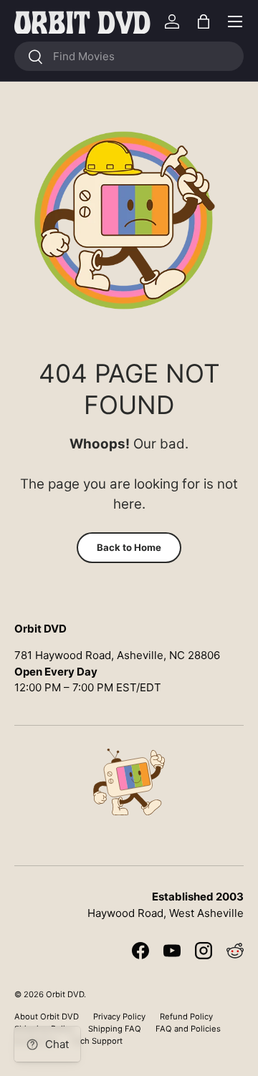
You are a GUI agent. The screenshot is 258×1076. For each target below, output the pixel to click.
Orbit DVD (65, 994)
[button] (203, 21)
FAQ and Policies (188, 1029)
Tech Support (97, 1041)
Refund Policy (186, 1017)
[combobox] (129, 56)
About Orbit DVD (46, 1017)
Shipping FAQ (114, 1029)
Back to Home (129, 547)
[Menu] (235, 21)
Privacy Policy (119, 1017)
